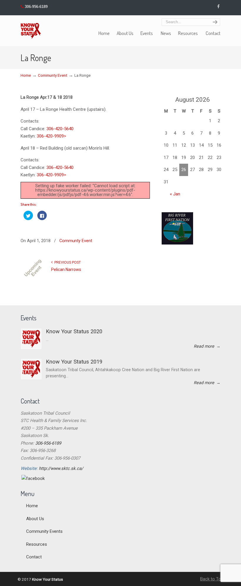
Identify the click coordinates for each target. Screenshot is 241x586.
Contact (34, 557)
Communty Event (52, 75)
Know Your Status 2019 (74, 362)
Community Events (44, 531)
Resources (36, 544)
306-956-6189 (36, 6)
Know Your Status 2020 (74, 331)
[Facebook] (218, 6)
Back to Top (211, 579)
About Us (35, 518)
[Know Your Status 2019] (31, 369)
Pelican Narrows (66, 269)
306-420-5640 (59, 128)
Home (26, 75)
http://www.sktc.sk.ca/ (61, 468)
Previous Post (67, 262)
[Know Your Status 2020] (31, 339)
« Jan (175, 194)
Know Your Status (31, 28)
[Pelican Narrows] (34, 276)
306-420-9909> (51, 136)
